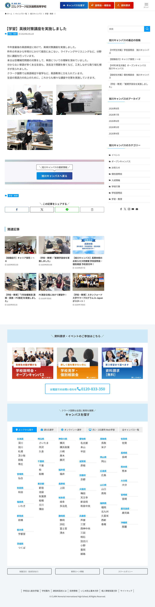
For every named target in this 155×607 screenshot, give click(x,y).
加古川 (84, 541)
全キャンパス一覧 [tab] (130, 429)
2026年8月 (114, 108)
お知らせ (116, 167)
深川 (20, 443)
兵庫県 (82, 515)
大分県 (124, 480)
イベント (116, 154)
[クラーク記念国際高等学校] (25, 5)
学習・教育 (12, 34)
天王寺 (84, 497)
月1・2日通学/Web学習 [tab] (103, 429)
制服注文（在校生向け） (30, 571)
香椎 (103, 524)
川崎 (62, 451)
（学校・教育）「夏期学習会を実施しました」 (128, 85)
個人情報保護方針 (109, 590)
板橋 (41, 500)
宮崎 (124, 499)
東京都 (41, 483)
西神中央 (85, 528)
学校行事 (116, 186)
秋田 (20, 492)
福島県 (20, 501)
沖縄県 (124, 522)
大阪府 (82, 489)
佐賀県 (124, 438)
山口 (103, 489)
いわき (21, 506)
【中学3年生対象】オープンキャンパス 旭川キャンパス (128, 67)
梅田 (83, 493)
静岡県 (62, 515)
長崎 (124, 457)
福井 (62, 474)
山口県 (103, 484)
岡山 (103, 461)
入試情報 (116, 180)
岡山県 (103, 457)
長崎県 (124, 452)
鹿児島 (125, 512)
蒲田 (41, 509)
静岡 (62, 520)
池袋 (41, 492)
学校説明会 (117, 192)
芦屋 (83, 520)
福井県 (62, 469)
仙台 (20, 478)
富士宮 (63, 528)
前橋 (20, 520)
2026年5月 (114, 127)
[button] (146, 5)
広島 (103, 475)
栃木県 (20, 529)
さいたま (44, 443)
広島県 (103, 470)
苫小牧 (21, 455)
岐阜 (62, 501)
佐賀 (124, 443)
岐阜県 (62, 497)
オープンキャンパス (121, 161)
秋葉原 (42, 496)
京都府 (82, 475)
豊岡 (83, 549)
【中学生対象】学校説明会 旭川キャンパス (129, 51)
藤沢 (62, 460)
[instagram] (128, 209)
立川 (41, 504)
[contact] (136, 209)
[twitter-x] (125, 209)
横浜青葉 (64, 447)
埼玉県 (41, 438)
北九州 (105, 511)
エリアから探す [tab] (25, 429)
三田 (83, 532)
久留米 (105, 515)
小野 (83, 545)
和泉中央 (85, 506)
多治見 (63, 506)
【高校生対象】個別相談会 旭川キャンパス (129, 76)
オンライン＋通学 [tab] (72, 429)
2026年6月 (114, 120)
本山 (83, 447)
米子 (103, 447)
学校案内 (46, 590)
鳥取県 (103, 438)
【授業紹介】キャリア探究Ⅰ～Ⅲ (125, 59)
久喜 (41, 451)
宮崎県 (124, 494)
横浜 (62, 443)
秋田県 (20, 487)
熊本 (124, 471)
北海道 (20, 438)
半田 (83, 451)
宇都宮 (21, 534)
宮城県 (20, 473)
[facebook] (121, 209)
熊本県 (124, 466)
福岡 (103, 507)
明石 (83, 537)
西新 (103, 520)
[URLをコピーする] (92, 209)
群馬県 (20, 515)
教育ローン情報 (77, 571)
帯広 (20, 464)
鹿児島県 (125, 508)
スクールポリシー (125, 571)
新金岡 (84, 501)
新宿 (41, 488)
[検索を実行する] (147, 29)
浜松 (62, 524)
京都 (83, 479)
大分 (124, 485)
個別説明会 (117, 173)
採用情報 (74, 590)
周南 (103, 493)
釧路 (20, 460)
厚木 (62, 455)
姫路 (83, 554)
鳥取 (103, 443)
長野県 (62, 483)
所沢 (41, 447)
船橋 (41, 474)
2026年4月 (114, 133)
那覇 (124, 526)
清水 (62, 532)
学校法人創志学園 (31, 590)
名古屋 (84, 443)
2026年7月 (114, 114)
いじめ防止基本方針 (89, 590)
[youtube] (132, 209)
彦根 (83, 465)
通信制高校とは (60, 590)
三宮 (83, 524)
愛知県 (82, 438)
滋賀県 (82, 461)
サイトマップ (126, 590)
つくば (21, 547)
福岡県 (103, 503)
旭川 (20, 447)
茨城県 (20, 543)
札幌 (20, 451)
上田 (62, 488)
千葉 (41, 465)
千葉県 (41, 461)
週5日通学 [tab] (49, 429)
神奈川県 (63, 438)
